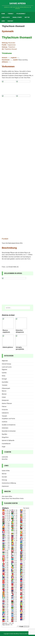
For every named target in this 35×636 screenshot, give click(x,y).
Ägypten (4, 369)
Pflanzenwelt (20, 14)
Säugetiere (5, 437)
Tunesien (4, 385)
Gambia (4, 373)
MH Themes (28, 634)
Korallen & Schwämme (8, 425)
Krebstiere (5, 428)
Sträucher (5, 410)
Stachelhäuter (6, 443)
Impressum (5, 486)
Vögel (3, 447)
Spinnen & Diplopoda (8, 440)
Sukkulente (5, 413)
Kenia (3, 376)
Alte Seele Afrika (7, 496)
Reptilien (4, 434)
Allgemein (5, 361)
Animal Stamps (17, 17)
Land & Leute (5, 17)
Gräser (4, 397)
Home (3, 14)
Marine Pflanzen (7, 403)
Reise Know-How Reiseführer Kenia (12, 498)
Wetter (27, 17)
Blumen (4, 394)
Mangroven (5, 400)
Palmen (4, 406)
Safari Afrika (6, 471)
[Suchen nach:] (17, 307)
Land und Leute (6, 367)
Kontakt (10, 21)
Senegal (4, 379)
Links (3, 21)
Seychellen (5, 382)
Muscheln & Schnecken (9, 431)
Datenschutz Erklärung (9, 483)
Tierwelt (11, 14)
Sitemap (4, 480)
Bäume (4, 391)
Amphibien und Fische (8, 419)
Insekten (4, 422)
